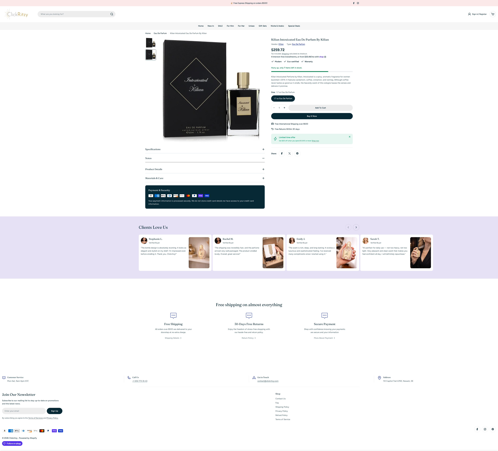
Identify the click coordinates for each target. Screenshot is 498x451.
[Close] (349, 136)
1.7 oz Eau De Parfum (283, 98)
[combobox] (76, 14)
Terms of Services (35, 418)
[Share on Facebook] (282, 153)
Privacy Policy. (52, 418)
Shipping (285, 54)
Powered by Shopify (28, 438)
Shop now (315, 141)
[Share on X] (289, 153)
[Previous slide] (348, 227)
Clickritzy (13, 438)
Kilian (281, 44)
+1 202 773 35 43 (139, 381)
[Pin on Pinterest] (297, 153)
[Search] (111, 14)
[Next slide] (356, 227)
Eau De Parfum (160, 33)
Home (148, 33)
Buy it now (312, 116)
